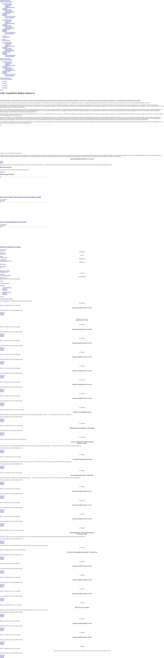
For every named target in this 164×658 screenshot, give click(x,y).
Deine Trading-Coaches (10, 11)
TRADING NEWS (7, 13)
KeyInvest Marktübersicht (10, 16)
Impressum (5, 288)
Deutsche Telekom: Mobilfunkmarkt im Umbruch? (13, 222)
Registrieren (5, 85)
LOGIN (4, 35)
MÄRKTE (5, 15)
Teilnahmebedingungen (10, 7)
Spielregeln (7, 6)
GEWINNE (5, 8)
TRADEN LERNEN (7, 9)
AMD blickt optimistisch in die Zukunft (10, 247)
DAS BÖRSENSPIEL (7, 3)
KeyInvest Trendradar (9, 17)
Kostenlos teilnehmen (7, 287)
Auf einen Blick (8, 5)
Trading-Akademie (9, 10)
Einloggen (5, 81)
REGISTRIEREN (6, 37)
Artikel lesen (2, 200)
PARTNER (5, 14)
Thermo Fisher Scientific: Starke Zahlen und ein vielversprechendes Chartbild (20, 197)
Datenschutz (5, 289)
